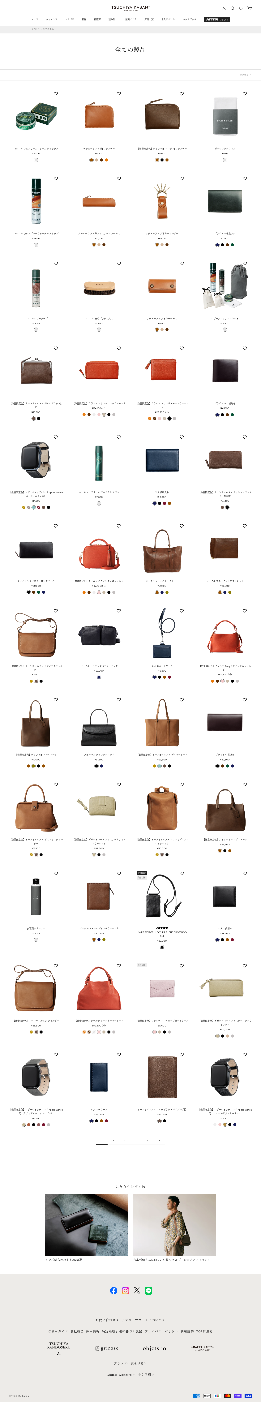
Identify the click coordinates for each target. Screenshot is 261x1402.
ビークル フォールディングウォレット (99, 928)
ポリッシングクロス (225, 148)
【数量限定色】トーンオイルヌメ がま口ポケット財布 (36, 405)
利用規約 (187, 1331)
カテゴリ (69, 19)
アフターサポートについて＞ (143, 1320)
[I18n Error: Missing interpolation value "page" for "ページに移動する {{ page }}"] (159, 1140)
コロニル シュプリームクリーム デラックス (36, 148)
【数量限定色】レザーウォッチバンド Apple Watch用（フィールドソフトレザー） (225, 1111)
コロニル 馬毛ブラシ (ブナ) (99, 318)
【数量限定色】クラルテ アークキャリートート (99, 1020)
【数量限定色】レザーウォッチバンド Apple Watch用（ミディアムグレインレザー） (36, 1111)
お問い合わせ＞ (107, 1320)
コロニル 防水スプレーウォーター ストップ (36, 233)
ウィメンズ (51, 19)
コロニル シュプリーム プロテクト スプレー (99, 492)
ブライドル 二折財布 (225, 403)
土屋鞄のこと (130, 19)
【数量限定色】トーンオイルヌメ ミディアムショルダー (36, 668)
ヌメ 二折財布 (225, 928)
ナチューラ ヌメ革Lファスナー (99, 148)
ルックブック (189, 19)
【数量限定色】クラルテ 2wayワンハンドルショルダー (225, 668)
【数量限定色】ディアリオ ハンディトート (225, 839)
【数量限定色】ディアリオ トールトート (36, 754)
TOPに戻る (204, 1331)
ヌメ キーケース (99, 1109)
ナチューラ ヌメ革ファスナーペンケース (99, 233)
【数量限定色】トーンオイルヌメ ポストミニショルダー (36, 841)
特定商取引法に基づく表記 (122, 1331)
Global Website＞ (121, 1375)
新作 (84, 19)
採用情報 (93, 1331)
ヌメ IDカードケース (162, 666)
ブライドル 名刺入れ (225, 233)
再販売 (97, 19)
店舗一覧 (149, 19)
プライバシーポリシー (161, 1331)
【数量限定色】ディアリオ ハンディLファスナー (162, 148)
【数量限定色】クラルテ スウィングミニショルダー (99, 581)
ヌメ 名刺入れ (162, 492)
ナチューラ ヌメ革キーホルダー (162, 233)
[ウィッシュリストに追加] (56, 93)
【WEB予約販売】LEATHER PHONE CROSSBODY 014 (162, 934)
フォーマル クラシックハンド (99, 754)
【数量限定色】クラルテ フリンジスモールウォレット (162, 405)
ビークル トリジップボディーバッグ (99, 666)
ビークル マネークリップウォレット (225, 581)
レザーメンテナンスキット (225, 318)
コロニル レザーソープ (36, 318)
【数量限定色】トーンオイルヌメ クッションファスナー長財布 (225, 494)
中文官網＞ (146, 1375)
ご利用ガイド (58, 1331)
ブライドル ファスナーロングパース (36, 581)
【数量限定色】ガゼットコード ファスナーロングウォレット (225, 1022)
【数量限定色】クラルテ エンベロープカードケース (162, 1020)
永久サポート (168, 19)
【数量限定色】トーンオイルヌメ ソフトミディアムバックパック (162, 841)
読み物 (112, 19)
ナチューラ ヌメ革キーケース (162, 318)
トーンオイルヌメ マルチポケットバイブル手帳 (162, 1109)
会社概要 (77, 1331)
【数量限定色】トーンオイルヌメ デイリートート (161, 754)
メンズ (34, 19)
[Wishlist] (241, 8)
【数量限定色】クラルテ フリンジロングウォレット (99, 403)
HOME (35, 29)
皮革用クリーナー (36, 928)
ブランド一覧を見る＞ (130, 1363)
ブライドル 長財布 (225, 754)
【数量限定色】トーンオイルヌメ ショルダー (36, 1020)
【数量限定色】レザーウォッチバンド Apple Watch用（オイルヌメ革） (36, 494)
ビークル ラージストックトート (162, 581)
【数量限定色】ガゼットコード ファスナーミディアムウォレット (99, 841)
